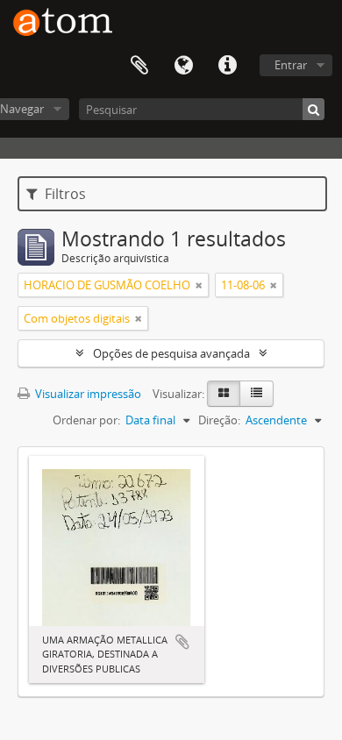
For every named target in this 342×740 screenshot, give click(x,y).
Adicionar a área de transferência (182, 642)
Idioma (183, 66)
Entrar (290, 65)
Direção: (219, 420)
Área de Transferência (139, 66)
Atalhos (227, 66)
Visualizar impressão (86, 394)
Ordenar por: (86, 420)
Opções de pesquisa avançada (171, 353)
